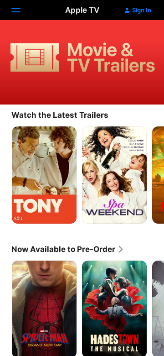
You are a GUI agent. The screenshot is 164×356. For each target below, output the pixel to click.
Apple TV (82, 10)
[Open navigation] (21, 10)
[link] (67, 249)
